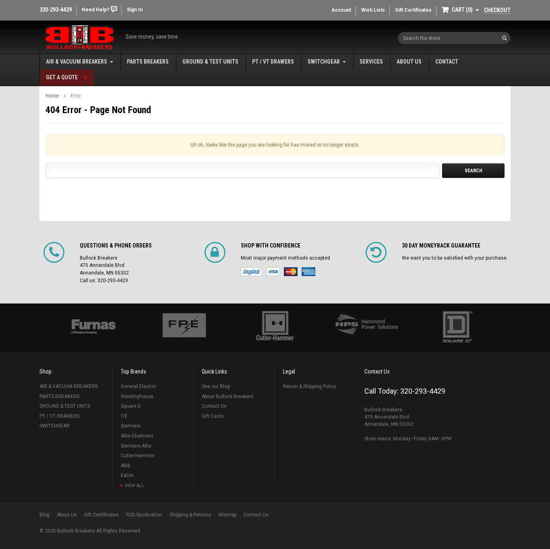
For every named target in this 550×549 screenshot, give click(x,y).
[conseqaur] (456, 328)
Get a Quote (62, 77)
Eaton (127, 475)
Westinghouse (137, 396)
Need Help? (95, 9)
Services (371, 61)
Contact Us (214, 406)
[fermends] (365, 326)
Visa (273, 271)
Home (52, 96)
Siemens (131, 426)
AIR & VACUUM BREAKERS (76, 61)
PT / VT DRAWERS (273, 61)
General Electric (138, 386)
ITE (124, 416)
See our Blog (216, 386)
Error (75, 96)
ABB (125, 466)
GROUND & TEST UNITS (210, 61)
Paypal (251, 271)
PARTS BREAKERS (148, 61)
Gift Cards (213, 416)
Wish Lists (373, 10)
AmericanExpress (308, 271)
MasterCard (291, 271)
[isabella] (184, 328)
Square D (131, 406)
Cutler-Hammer (138, 455)
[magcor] (275, 328)
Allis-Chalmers (137, 436)
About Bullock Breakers (228, 396)
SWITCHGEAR (324, 61)
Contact (446, 61)
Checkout (497, 10)
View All (134, 485)
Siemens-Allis (136, 446)
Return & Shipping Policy (309, 386)
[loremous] (93, 328)
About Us (409, 61)
